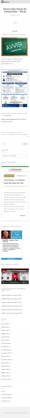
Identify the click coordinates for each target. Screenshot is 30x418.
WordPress (24, 412)
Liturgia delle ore (21, 175)
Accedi (3, 391)
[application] (15, 276)
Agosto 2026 (4, 324)
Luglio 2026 (4, 327)
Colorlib (13, 412)
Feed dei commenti (6, 397)
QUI (21, 59)
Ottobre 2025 (5, 356)
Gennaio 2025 (5, 376)
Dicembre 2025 (5, 350)
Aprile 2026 (4, 337)
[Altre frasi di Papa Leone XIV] (12, 259)
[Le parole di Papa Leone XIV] (11, 231)
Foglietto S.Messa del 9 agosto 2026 (11, 302)
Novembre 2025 (5, 353)
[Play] (3, 282)
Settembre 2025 (5, 359)
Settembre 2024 (5, 379)
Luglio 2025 (4, 366)
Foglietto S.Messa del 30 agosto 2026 (11, 313)
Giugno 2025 (4, 369)
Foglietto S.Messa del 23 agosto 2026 (11, 309)
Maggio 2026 (4, 333)
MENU (6, 2)
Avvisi (15, 23)
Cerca (25, 144)
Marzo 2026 (4, 340)
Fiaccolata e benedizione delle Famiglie (15, 134)
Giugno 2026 (4, 330)
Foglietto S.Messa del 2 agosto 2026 (11, 295)
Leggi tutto (22, 215)
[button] (2, 2)
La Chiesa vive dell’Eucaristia (12, 132)
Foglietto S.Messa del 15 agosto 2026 (11, 306)
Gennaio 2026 (5, 346)
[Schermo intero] (26, 282)
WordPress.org (5, 401)
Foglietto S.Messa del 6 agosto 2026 (11, 299)
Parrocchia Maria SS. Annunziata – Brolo (15, 10)
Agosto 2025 (4, 363)
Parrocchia (23, 34)
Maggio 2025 (4, 372)
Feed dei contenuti (6, 394)
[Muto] (24, 282)
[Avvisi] (14, 46)
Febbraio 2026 (5, 343)
